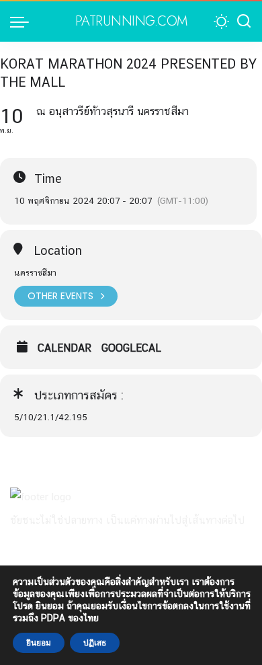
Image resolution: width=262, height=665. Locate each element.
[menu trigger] (23, 21)
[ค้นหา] (244, 21)
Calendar (64, 348)
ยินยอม (38, 642)
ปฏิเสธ (94, 642)
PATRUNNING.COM (131, 21)
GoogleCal (131, 348)
